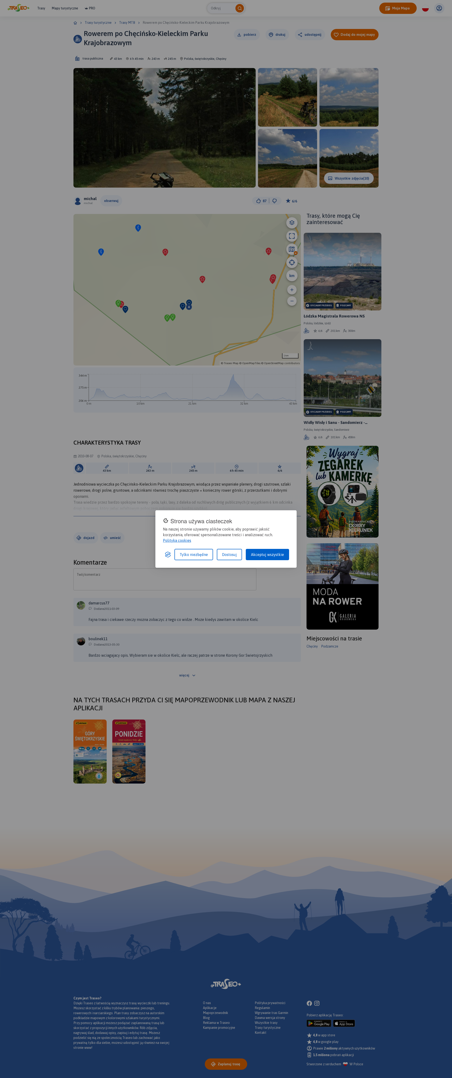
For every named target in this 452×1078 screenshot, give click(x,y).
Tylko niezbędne (194, 554)
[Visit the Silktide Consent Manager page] (168, 554)
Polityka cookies (177, 540)
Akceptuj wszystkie (267, 554)
